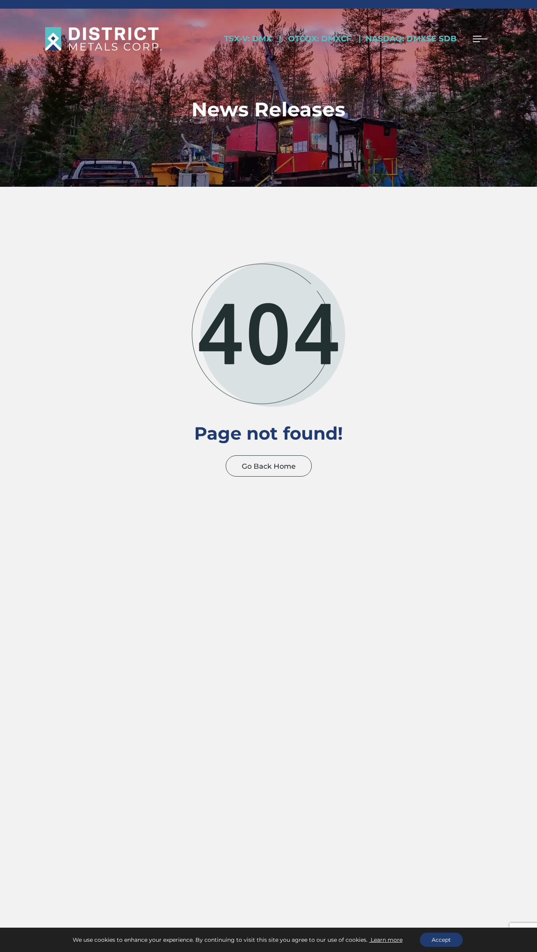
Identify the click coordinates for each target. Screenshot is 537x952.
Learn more (386, 939)
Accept (441, 939)
